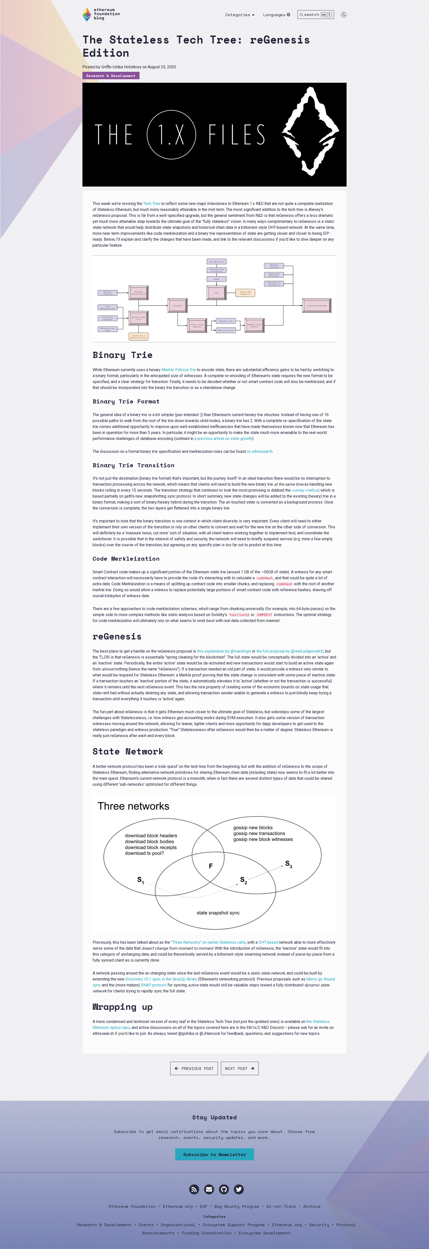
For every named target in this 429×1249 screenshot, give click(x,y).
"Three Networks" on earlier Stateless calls (208, 942)
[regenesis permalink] (90, 636)
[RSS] (194, 1189)
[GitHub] (224, 1189)
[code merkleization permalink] (90, 558)
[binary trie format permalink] (90, 401)
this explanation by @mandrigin (224, 651)
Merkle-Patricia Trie (179, 369)
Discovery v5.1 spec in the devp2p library (161, 979)
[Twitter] (239, 1189)
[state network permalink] (90, 751)
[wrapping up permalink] (90, 1006)
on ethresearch (260, 451)
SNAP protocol (154, 985)
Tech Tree (151, 203)
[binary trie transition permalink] (90, 465)
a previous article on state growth (223, 438)
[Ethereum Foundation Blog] (101, 14)
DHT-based (268, 942)
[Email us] (209, 1189)
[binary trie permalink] (90, 354)
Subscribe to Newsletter (214, 1154)
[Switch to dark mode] (344, 14)
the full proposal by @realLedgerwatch (289, 651)
